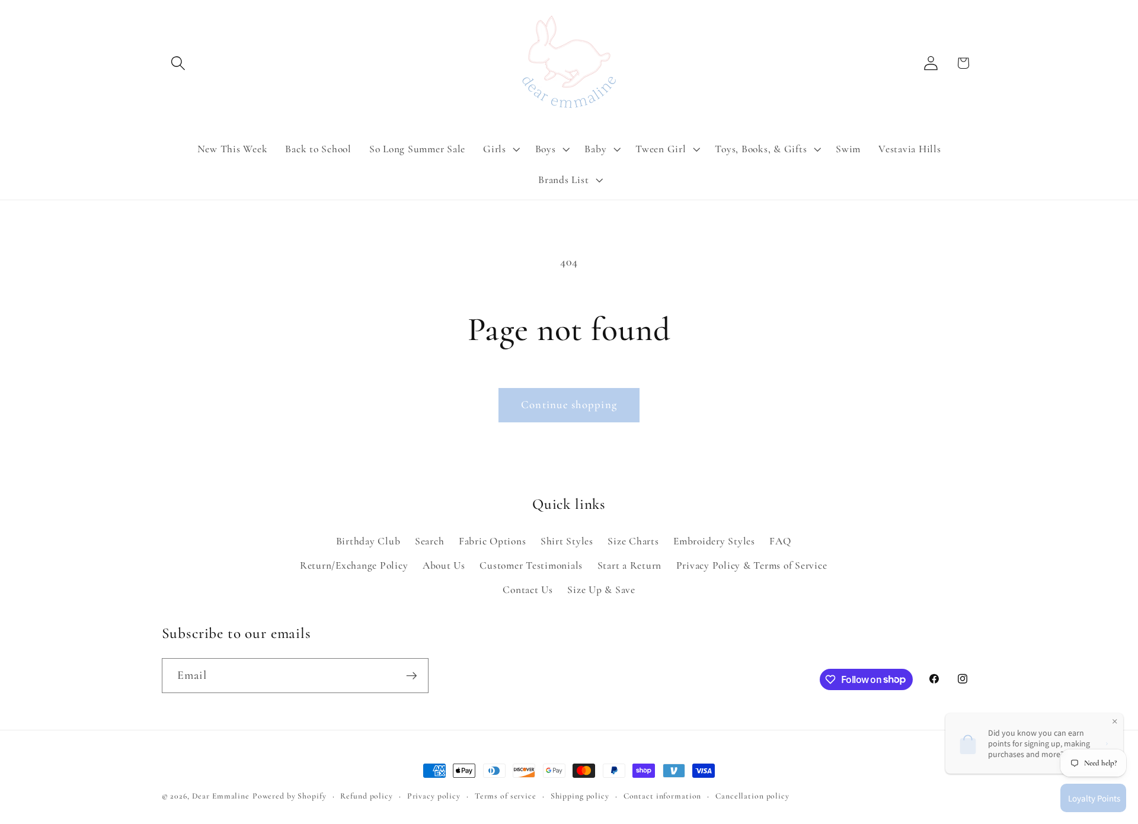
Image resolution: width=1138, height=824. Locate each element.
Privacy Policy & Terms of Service (751, 565)
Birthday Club (368, 541)
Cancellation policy (752, 796)
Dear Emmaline (221, 796)
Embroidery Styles (714, 541)
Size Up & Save (601, 589)
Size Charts (633, 541)
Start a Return (629, 565)
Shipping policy (580, 796)
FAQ (780, 541)
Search (430, 541)
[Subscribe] (411, 675)
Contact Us (528, 589)
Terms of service (505, 796)
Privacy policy (434, 796)
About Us (444, 565)
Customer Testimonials (531, 565)
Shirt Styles (567, 541)
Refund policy (366, 796)
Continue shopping (569, 404)
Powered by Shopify (289, 796)
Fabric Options (492, 541)
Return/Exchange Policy (354, 565)
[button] (178, 63)
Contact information (663, 796)
